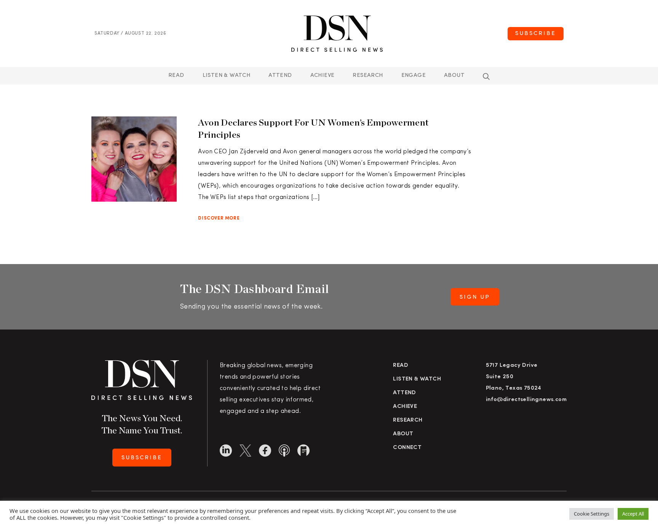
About (454, 75)
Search (486, 76)
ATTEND (280, 75)
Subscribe (535, 34)
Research (368, 75)
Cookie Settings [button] (591, 513)
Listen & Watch (227, 75)
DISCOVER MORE (219, 218)
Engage (413, 75)
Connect (407, 448)
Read (176, 75)
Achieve (322, 75)
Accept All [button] (633, 513)
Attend (404, 393)
